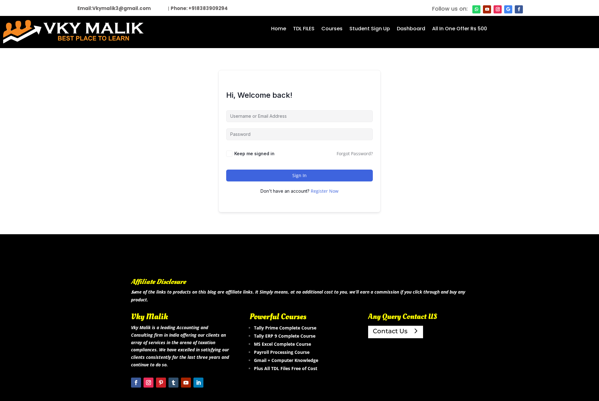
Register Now (324, 191)
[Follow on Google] (508, 9)
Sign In (299, 175)
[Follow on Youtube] (487, 9)
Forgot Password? (355, 153)
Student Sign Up (369, 29)
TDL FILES (303, 29)
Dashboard (411, 29)
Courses (332, 29)
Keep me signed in (254, 153)
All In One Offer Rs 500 (459, 29)
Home (278, 29)
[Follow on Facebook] (519, 9)
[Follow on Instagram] (498, 9)
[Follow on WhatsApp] (476, 9)
